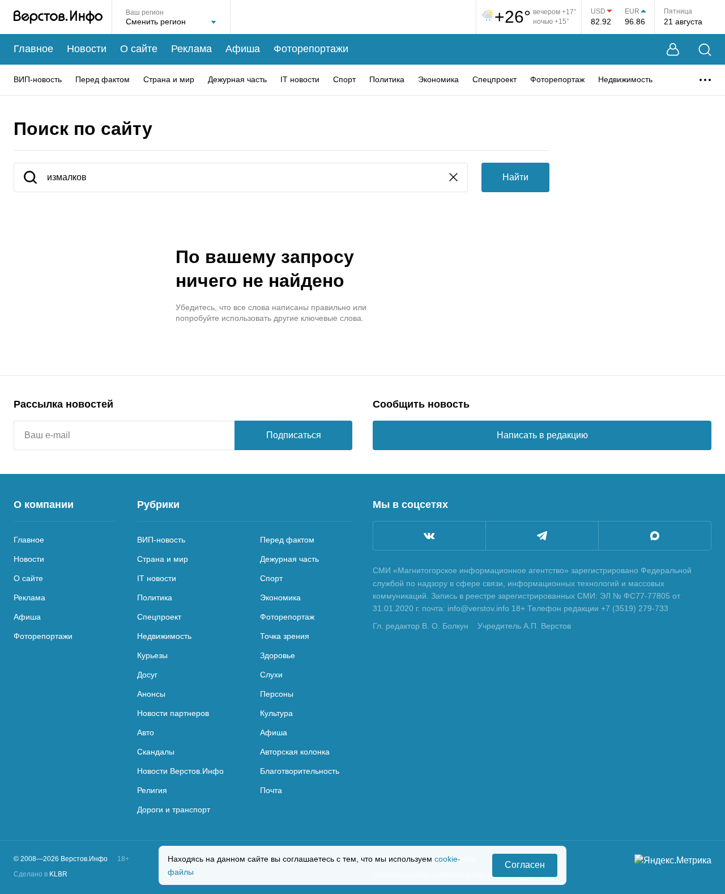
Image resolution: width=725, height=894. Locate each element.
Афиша (242, 48)
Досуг (147, 674)
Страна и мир (168, 79)
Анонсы (151, 693)
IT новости (299, 79)
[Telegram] (542, 536)
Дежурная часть (237, 79)
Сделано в (40, 874)
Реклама (191, 48)
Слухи (271, 674)
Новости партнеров (173, 713)
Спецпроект (494, 79)
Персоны (276, 693)
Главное (33, 48)
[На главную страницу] (58, 17)
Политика (386, 79)
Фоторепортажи (311, 48)
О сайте (138, 48)
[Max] (655, 536)
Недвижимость (625, 79)
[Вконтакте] (429, 536)
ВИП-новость (38, 79)
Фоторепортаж (557, 79)
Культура (276, 713)
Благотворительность (299, 771)
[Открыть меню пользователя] (673, 49)
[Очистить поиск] (453, 178)
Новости (86, 48)
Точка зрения (284, 636)
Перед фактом (102, 79)
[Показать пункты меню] (705, 80)
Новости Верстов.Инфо (180, 771)
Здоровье (277, 655)
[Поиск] (704, 49)
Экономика (438, 79)
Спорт (344, 79)
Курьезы (152, 655)
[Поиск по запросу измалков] (30, 178)
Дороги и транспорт (173, 809)
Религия (152, 790)
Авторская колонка (295, 751)
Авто (145, 732)
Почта (271, 790)
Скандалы (155, 751)
